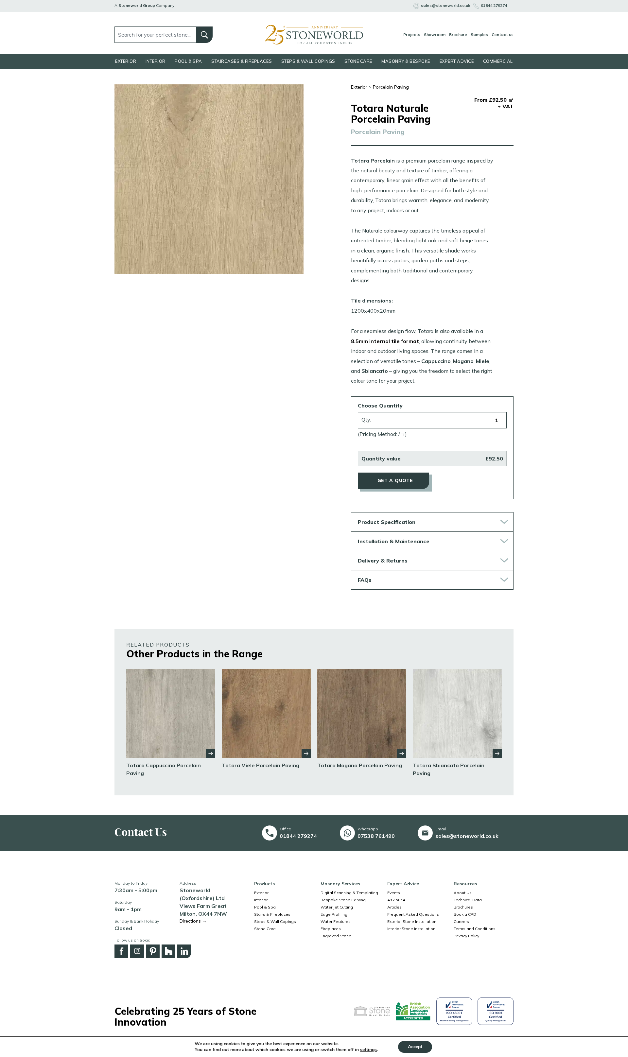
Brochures (463, 907)
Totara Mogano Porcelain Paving (359, 765)
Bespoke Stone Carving (343, 899)
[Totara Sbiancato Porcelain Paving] (457, 713)
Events (393, 892)
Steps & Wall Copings (308, 61)
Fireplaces (331, 928)
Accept (415, 1047)
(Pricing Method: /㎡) (382, 434)
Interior (156, 61)
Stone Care (358, 61)
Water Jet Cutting (337, 907)
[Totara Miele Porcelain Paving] (266, 713)
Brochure (458, 34)
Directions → (193, 921)
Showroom (434, 34)
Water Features (336, 921)
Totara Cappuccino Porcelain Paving (163, 769)
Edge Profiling (334, 914)
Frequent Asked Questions (413, 914)
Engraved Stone (336, 935)
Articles (394, 907)
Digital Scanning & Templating (349, 892)
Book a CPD (465, 914)
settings (368, 1050)
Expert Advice (457, 61)
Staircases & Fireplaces (241, 61)
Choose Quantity (380, 405)
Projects (411, 34)
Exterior (125, 61)
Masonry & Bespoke (405, 61)
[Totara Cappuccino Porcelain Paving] (170, 713)
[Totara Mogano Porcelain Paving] (361, 713)
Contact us (503, 34)
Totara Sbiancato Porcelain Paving (448, 769)
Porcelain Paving (391, 87)
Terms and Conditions (475, 928)
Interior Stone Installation (411, 928)
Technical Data (468, 899)
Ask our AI (397, 899)
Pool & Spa (188, 61)
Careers (461, 921)
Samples (479, 34)
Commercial (498, 61)
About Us (463, 892)
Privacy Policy (466, 935)
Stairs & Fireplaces (272, 914)
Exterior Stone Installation (411, 921)
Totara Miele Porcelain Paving (260, 765)
